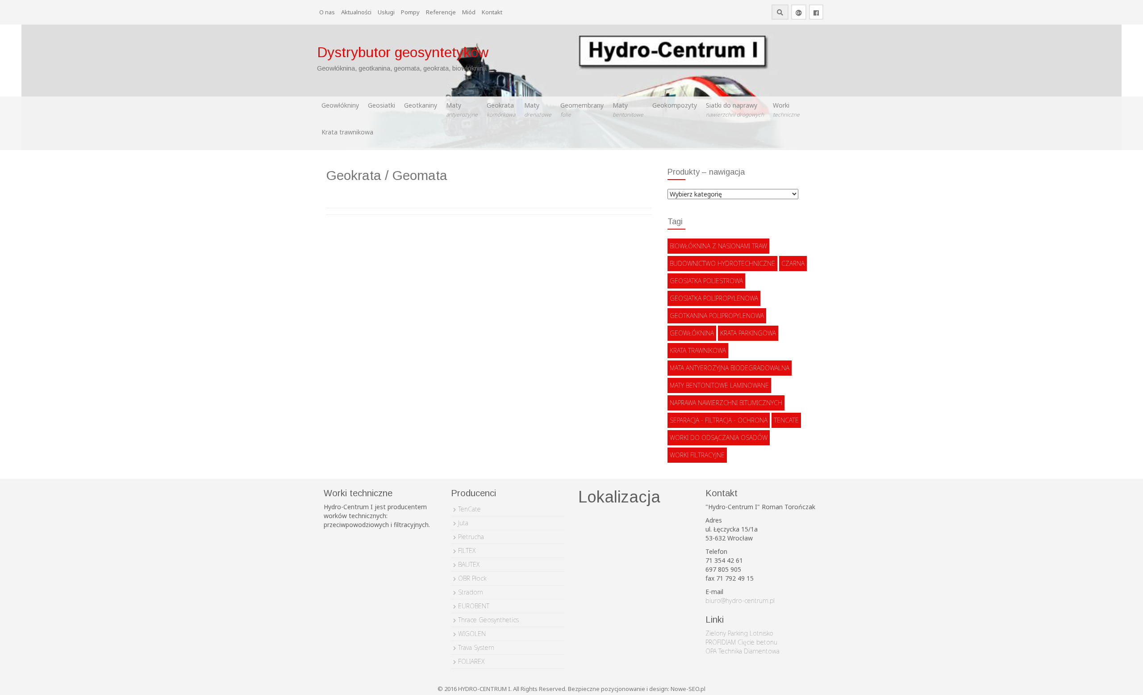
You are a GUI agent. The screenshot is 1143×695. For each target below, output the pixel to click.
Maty (462, 109)
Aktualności (356, 12)
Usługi (386, 12)
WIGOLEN (472, 633)
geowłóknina (692, 333)
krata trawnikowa (698, 350)
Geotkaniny (420, 105)
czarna (793, 263)
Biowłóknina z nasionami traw (718, 246)
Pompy (410, 12)
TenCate (786, 420)
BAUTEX (469, 564)
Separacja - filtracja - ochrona (719, 420)
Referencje (441, 12)
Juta (463, 523)
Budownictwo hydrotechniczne (722, 263)
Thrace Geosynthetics (488, 619)
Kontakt (492, 12)
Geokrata (501, 109)
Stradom (470, 592)
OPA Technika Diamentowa (742, 651)
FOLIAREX (471, 661)
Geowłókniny (340, 105)
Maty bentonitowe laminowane (719, 385)
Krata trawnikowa (347, 132)
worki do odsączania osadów (719, 437)
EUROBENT (473, 606)
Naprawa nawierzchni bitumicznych (726, 402)
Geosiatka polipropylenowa (714, 298)
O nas (327, 12)
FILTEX (467, 550)
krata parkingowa (748, 333)
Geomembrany (582, 109)
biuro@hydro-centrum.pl (740, 600)
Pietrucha (471, 536)
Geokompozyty (674, 105)
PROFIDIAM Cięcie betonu (741, 642)
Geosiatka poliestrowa (706, 280)
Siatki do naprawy (735, 109)
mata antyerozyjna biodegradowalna (729, 368)
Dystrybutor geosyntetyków (402, 52)
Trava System (476, 647)
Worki (786, 109)
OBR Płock (472, 578)
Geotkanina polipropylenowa (717, 315)
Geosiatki (381, 105)
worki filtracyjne (697, 455)
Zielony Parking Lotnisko (739, 633)
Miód (469, 12)
